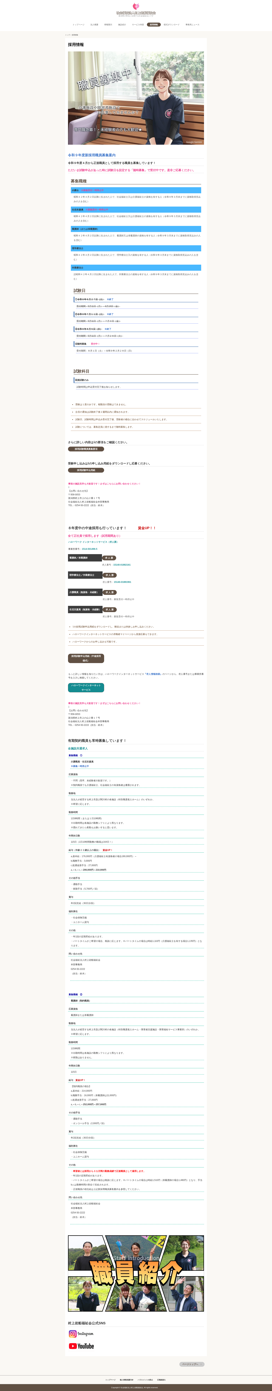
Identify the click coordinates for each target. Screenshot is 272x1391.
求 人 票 (109, 558)
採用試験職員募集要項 (86, 449)
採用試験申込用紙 (86, 470)
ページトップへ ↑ (192, 1364)
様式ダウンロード (172, 24)
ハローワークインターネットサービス (86, 687)
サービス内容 (138, 24)
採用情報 (154, 24)
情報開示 (108, 24)
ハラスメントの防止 (145, 1380)
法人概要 (94, 24)
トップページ (78, 24)
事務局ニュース (192, 24)
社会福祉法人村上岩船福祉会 (136, 9)
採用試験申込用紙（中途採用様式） (86, 658)
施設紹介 (122, 24)
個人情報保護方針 (126, 1380)
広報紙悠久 (161, 1380)
